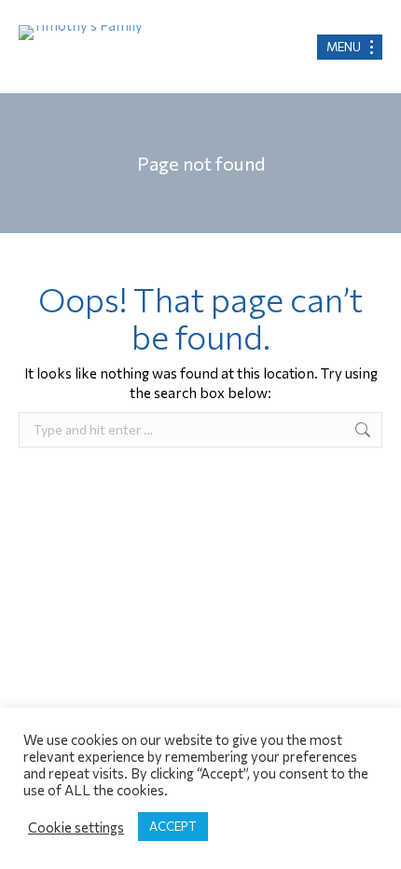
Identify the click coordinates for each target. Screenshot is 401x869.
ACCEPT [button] (173, 826)
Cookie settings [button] (76, 827)
